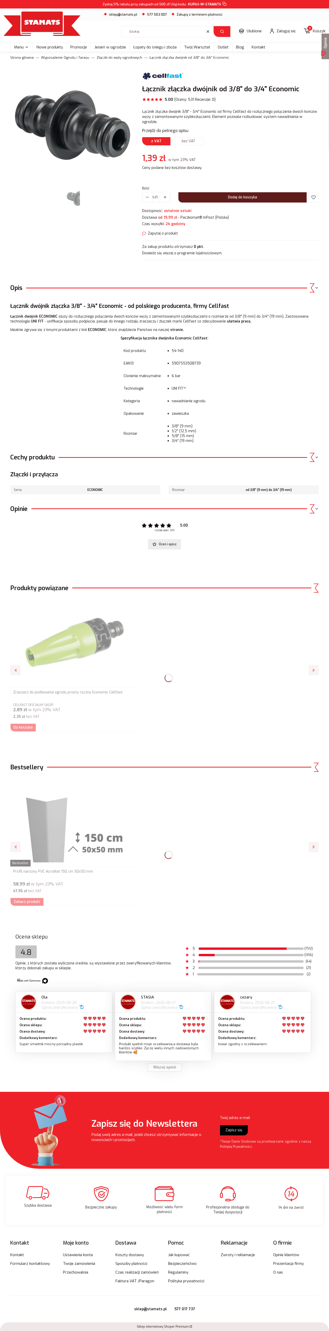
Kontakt (258, 47)
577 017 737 (185, 1309)
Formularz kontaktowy (30, 1263)
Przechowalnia (75, 1272)
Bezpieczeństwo (182, 1263)
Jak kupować (179, 1254)
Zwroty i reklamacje (238, 1254)
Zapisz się (233, 1130)
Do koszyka (23, 727)
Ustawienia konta (78, 1254)
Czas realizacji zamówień (137, 1272)
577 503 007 (157, 14)
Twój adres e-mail (235, 1117)
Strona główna (22, 57)
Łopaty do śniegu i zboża (155, 47)
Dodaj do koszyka (242, 197)
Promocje (78, 47)
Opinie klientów (286, 1254)
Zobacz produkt (27, 901)
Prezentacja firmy (288, 1263)
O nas (278, 1272)
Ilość (146, 188)
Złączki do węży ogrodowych (119, 57)
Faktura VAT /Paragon (134, 1281)
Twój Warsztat (197, 47)
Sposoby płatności (131, 1263)
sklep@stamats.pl (123, 14)
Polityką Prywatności (236, 1146)
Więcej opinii (164, 1067)
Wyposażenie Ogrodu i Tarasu (65, 57)
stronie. (177, 329)
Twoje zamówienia (79, 1263)
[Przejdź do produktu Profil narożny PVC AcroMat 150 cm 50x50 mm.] (74, 821)
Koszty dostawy (129, 1254)
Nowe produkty (49, 47)
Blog (240, 47)
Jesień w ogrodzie (110, 47)
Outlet (223, 47)
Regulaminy (178, 1272)
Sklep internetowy (163, 1327)
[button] (222, 31)
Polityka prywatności (186, 1281)
